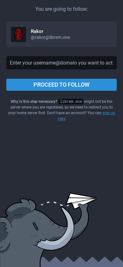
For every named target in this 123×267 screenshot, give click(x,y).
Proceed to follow (61, 84)
